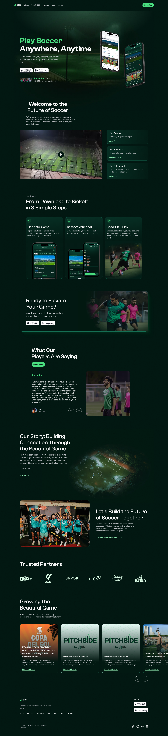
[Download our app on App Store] (26, 70)
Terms (63, 713)
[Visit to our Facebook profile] (137, 726)
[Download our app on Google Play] (41, 70)
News (53, 5)
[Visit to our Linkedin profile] (133, 726)
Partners (45, 5)
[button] (71, 410)
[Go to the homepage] (17, 5)
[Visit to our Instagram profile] (142, 726)
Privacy (70, 713)
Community (40, 713)
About (26, 5)
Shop (48, 713)
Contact (60, 5)
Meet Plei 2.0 (35, 5)
